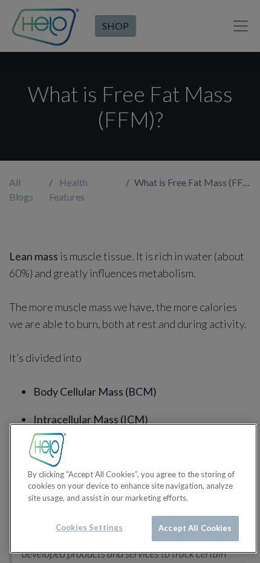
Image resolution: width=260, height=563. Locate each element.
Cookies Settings (89, 527)
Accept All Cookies (195, 528)
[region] (133, 488)
